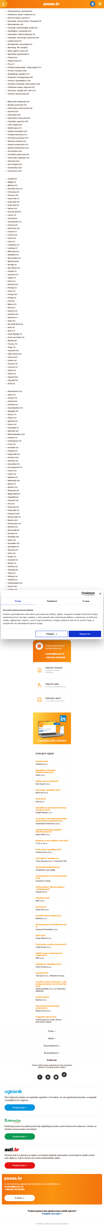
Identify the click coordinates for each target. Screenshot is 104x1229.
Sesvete (11, 317)
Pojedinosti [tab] (52, 601)
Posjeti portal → (19, 1107)
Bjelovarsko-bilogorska (17, 101)
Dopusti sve (85, 634)
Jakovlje (11, 218)
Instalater (11, 447)
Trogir (10, 347)
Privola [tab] (18, 601)
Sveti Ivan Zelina (14, 337)
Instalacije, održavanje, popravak (21, 37)
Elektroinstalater (14, 434)
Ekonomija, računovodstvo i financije (22, 21)
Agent (10, 394)
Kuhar (10, 470)
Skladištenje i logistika (17, 74)
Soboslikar (12, 543)
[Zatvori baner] (100, 594)
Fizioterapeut (13, 441)
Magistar (11, 477)
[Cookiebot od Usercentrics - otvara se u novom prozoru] (83, 594)
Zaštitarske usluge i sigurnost (20, 87)
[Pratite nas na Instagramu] (56, 1077)
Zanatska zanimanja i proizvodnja (21, 84)
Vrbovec (11, 364)
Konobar (11, 457)
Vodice (10, 360)
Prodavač (11, 513)
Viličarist (11, 576)
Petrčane (11, 284)
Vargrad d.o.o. (50, 889)
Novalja (11, 264)
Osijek (10, 278)
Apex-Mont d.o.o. (49, 832)
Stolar (10, 553)
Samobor (11, 314)
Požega (11, 294)
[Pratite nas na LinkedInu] (48, 1077)
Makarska (12, 251)
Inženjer (11, 451)
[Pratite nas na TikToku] (64, 1076)
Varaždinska (13, 151)
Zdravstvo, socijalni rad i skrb (20, 90)
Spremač (11, 550)
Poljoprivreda (13, 61)
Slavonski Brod (14, 324)
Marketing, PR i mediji (16, 47)
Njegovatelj (12, 494)
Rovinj (10, 307)
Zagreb (11, 377)
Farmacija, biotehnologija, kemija (21, 28)
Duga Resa (12, 202)
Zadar (10, 374)
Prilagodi (50, 634)
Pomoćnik (12, 507)
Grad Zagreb (13, 164)
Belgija (10, 182)
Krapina (11, 231)
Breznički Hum (13, 188)
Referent (11, 527)
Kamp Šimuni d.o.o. (44, 936)
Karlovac (11, 225)
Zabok (10, 370)
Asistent (11, 401)
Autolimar (11, 404)
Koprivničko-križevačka (17, 118)
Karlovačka (12, 115)
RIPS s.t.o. (49, 955)
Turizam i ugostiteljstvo (17, 80)
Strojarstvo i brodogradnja (18, 77)
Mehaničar (12, 480)
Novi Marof (12, 268)
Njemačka (12, 261)
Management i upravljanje (18, 44)
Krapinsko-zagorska (16, 121)
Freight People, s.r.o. (51, 810)
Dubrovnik (12, 198)
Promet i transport (15, 71)
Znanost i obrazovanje (17, 94)
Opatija (11, 271)
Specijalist (12, 546)
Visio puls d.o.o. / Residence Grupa (50, 974)
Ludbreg (11, 248)
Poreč (10, 291)
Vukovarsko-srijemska (17, 158)
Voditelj (11, 580)
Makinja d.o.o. (48, 916)
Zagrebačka (13, 167)
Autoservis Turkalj (51, 878)
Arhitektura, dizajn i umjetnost (20, 14)
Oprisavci (11, 274)
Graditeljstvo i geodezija (17, 31)
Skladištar (12, 537)
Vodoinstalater (13, 583)
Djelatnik (11, 421)
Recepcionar (13, 523)
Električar (11, 431)
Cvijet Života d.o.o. (51, 945)
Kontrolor (11, 461)
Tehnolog (11, 570)
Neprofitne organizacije (17, 54)
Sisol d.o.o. (41, 800)
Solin (10, 327)
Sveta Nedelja (13, 334)
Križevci (11, 235)
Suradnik (11, 560)
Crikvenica (12, 192)
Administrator (13, 391)
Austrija (11, 179)
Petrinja (11, 288)
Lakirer (10, 474)
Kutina (10, 238)
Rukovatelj (12, 530)
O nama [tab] (86, 601)
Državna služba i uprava (18, 18)
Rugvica (11, 311)
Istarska (11, 111)
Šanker (10, 563)
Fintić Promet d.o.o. (48, 965)
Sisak (10, 321)
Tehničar (11, 566)
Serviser (11, 533)
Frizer (10, 444)
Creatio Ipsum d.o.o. (48, 850)
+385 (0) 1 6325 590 (55, 657)
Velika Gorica (13, 354)
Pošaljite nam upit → (52, 1213)
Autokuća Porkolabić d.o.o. (51, 926)
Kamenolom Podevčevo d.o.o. (51, 821)
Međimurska (13, 128)
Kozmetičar (12, 464)
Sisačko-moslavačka (16, 144)
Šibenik (11, 340)
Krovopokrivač (14, 467)
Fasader (11, 437)
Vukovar (11, 367)
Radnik (10, 520)
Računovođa (13, 517)
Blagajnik (11, 411)
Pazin (10, 281)
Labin (10, 241)
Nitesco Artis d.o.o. (47, 1008)
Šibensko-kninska (15, 141)
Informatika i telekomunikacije (20, 34)
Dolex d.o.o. (46, 772)
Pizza (10, 504)
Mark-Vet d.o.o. (48, 791)
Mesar (10, 484)
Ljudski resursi (13, 41)
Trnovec (11, 344)
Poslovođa (12, 510)
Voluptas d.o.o (42, 762)
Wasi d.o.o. (42, 899)
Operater (11, 500)
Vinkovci (11, 357)
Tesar (10, 573)
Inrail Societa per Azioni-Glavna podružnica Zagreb (48, 1019)
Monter (11, 487)
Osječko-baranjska (15, 131)
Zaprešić (11, 380)
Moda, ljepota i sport (16, 51)
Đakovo (11, 208)
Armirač (11, 398)
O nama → (19, 1198)
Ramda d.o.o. (42, 998)
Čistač (10, 418)
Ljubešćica (12, 245)
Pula (9, 301)
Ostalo (10, 57)
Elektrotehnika (13, 24)
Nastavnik (12, 490)
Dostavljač (12, 428)
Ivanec (10, 215)
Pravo (10, 64)
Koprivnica (12, 228)
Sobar (10, 540)
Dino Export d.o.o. (47, 782)
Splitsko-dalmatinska (16, 148)
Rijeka (10, 304)
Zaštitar (11, 589)
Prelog (10, 298)
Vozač (10, 586)
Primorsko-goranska (16, 138)
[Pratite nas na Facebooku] (40, 1077)
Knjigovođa (12, 454)
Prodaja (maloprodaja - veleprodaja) (22, 67)
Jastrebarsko (13, 222)
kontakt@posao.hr (55, 654)
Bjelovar (11, 185)
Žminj (10, 383)
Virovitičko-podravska (17, 154)
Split (9, 331)
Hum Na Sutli (13, 212)
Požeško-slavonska (16, 134)
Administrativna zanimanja (18, 11)
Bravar (10, 414)
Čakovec (11, 195)
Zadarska (11, 161)
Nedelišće (12, 255)
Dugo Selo (12, 205)
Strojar (10, 556)
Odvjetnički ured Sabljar (47, 868)
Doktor (10, 424)
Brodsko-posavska (15, 105)
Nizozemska (13, 258)
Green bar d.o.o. (42, 908)
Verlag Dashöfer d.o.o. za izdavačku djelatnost (51, 986)
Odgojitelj (11, 497)
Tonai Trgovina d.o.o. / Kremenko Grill (51, 859)
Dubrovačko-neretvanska (18, 108)
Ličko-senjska (13, 125)
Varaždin (11, 350)
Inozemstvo (12, 171)
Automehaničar (14, 408)
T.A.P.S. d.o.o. (52, 841)
